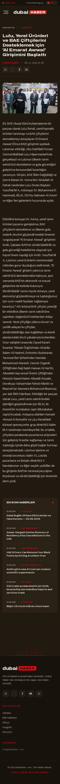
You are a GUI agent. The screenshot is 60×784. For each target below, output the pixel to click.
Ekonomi (7, 732)
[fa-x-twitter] (14, 693)
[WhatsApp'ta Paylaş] (5, 69)
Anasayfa (9, 28)
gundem (26, 28)
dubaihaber (11, 63)
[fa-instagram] (6, 693)
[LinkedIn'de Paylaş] (26, 69)
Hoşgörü (7, 727)
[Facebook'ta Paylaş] (19, 69)
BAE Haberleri (10, 717)
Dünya (6, 722)
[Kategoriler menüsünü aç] (6, 12)
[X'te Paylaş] (12, 69)
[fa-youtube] (31, 693)
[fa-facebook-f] (22, 693)
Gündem (7, 713)
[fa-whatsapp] (39, 693)
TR (52, 3)
